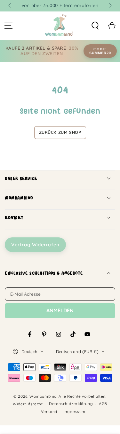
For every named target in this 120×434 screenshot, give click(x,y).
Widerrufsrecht (28, 403)
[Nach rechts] (109, 5)
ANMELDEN (60, 310)
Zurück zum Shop (60, 132)
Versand (49, 411)
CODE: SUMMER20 (100, 51)
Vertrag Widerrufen (35, 245)
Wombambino (43, 396)
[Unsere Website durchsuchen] (95, 25)
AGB (103, 403)
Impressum (74, 411)
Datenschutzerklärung (70, 403)
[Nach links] (10, 5)
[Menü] (8, 25)
